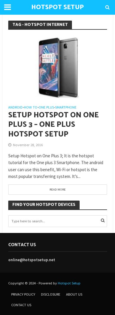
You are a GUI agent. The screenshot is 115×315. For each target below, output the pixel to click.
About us (74, 294)
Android (15, 107)
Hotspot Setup (69, 283)
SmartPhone (65, 107)
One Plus (46, 107)
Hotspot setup (57, 7)
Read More (58, 189)
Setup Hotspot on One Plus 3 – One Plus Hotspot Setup (53, 125)
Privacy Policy (23, 294)
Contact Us (21, 305)
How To (30, 107)
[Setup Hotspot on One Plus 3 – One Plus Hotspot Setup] (57, 67)
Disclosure (50, 294)
